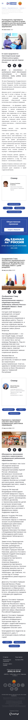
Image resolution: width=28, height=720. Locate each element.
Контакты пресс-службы (7, 664)
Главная (4, 8)
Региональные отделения (7, 660)
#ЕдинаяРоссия (14, 413)
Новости (22, 8)
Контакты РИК (19, 659)
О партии (5, 657)
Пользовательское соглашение (14, 700)
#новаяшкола (19, 208)
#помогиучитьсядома (14, 211)
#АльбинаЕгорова (14, 204)
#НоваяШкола (14, 646)
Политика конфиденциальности (14, 702)
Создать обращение (14, 229)
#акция (8, 208)
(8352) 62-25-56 (14, 671)
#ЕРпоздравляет (8, 409)
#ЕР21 (21, 409)
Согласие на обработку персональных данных (14, 706)
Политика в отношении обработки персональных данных (14, 704)
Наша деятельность (13, 8)
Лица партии (18, 657)
